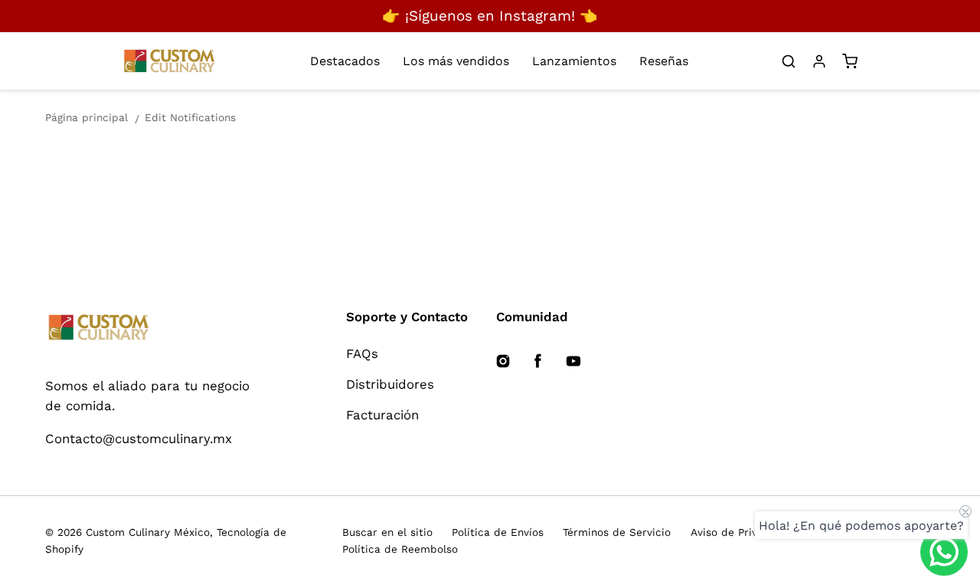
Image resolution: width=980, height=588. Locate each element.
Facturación (382, 414)
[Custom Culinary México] (151, 328)
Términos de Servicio (617, 532)
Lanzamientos (574, 61)
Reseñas (663, 61)
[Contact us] (944, 552)
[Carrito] (850, 61)
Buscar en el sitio (387, 532)
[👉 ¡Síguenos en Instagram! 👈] (490, 16)
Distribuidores (390, 384)
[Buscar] (788, 61)
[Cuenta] (819, 61)
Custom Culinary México (148, 532)
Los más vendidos (456, 61)
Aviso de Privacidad (741, 532)
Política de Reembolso (400, 549)
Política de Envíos (498, 532)
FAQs (362, 353)
